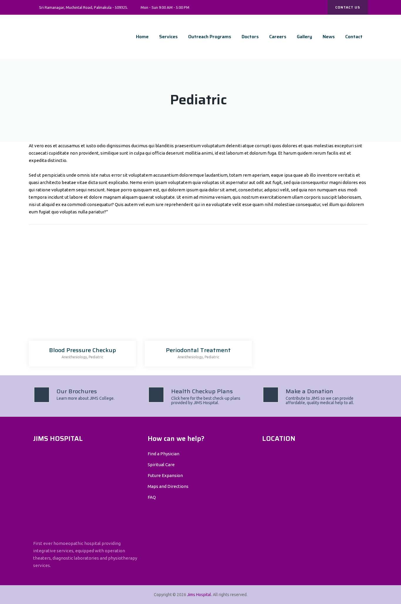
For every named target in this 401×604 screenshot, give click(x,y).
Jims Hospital (199, 594)
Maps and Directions (168, 486)
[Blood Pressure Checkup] (81, 289)
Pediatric (96, 357)
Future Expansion (165, 475)
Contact (354, 36)
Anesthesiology (74, 357)
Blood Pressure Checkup (82, 350)
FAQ (152, 497)
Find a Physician (163, 453)
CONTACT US (347, 7)
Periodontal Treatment (198, 350)
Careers (277, 36)
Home (142, 36)
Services (168, 36)
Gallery (304, 36)
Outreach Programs (209, 36)
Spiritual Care (161, 464)
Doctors (250, 36)
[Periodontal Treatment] (197, 289)
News (329, 36)
